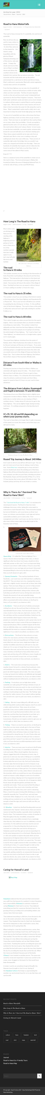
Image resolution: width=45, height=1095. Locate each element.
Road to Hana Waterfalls (16, 24)
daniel (8, 29)
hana (16, 1035)
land (35, 1035)
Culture (24, 872)
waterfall (32, 1040)
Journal (19, 14)
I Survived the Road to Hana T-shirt (18, 502)
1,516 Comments (15, 872)
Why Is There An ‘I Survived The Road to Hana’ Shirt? (22, 1013)
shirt (15, 1040)
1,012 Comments (17, 27)
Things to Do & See (29, 27)
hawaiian (26, 1035)
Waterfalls (37, 27)
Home (13, 14)
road (7, 1040)
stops (23, 1040)
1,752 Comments (16, 498)
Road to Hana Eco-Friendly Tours (15, 1060)
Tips (25, 224)
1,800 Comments (17, 224)
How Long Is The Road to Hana (19, 221)
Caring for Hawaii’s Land (16, 869)
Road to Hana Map (10, 1063)
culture (8, 1035)
